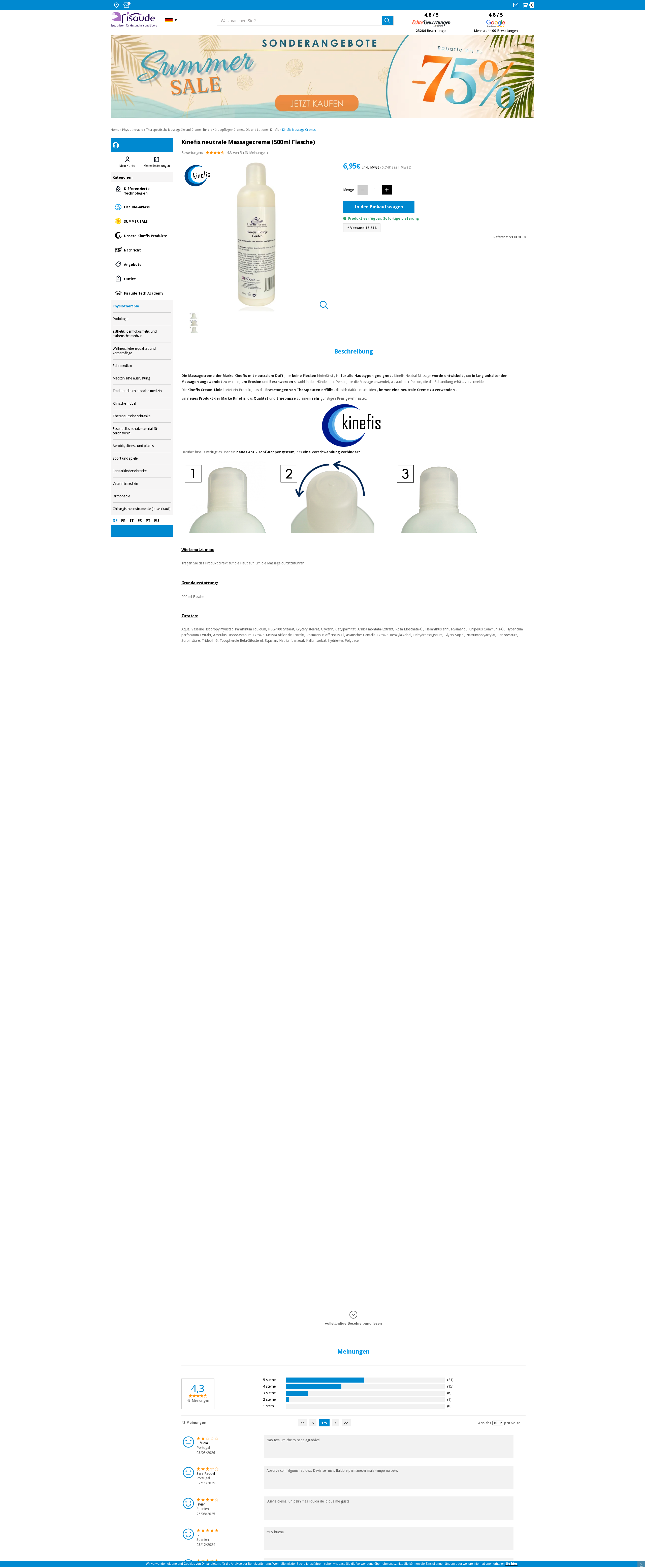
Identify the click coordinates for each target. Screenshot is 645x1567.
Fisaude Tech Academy (142, 293)
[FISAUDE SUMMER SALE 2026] (322, 76)
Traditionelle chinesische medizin (142, 391)
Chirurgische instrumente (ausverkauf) (142, 509)
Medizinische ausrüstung (142, 378)
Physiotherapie (132, 130)
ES (140, 520)
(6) (449, 1393)
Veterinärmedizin (142, 483)
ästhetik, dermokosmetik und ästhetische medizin (142, 333)
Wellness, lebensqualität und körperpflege (142, 350)
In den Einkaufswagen (378, 206)
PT (148, 520)
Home (115, 130)
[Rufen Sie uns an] (516, 5)
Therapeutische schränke (142, 416)
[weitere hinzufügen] (387, 190)
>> (346, 1423)
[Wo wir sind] (117, 5)
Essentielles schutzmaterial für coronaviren (142, 431)
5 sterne (269, 1380)
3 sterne (269, 1393)
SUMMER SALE (142, 221)
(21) (450, 1380)
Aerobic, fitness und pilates (142, 446)
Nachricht (142, 250)
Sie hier (511, 1563)
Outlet (142, 278)
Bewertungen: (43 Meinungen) (224, 153)
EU (156, 520)
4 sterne (269, 1386)
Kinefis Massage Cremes (299, 130)
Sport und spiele (142, 458)
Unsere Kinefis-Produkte (142, 235)
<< (302, 1423)
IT (132, 520)
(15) (450, 1386)
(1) (449, 1399)
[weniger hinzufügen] (363, 190)
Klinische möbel (142, 403)
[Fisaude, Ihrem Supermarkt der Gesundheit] (134, 20)
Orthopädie (142, 496)
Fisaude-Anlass (142, 207)
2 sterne (269, 1399)
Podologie (142, 319)
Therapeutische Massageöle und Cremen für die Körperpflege (188, 130)
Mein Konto (127, 166)
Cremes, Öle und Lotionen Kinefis (256, 130)
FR (123, 520)
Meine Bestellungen (157, 166)
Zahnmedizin (142, 366)
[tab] (127, 162)
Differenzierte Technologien (142, 191)
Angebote (142, 264)
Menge (348, 190)
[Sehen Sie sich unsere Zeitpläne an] (127, 5)
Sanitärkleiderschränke (142, 471)
